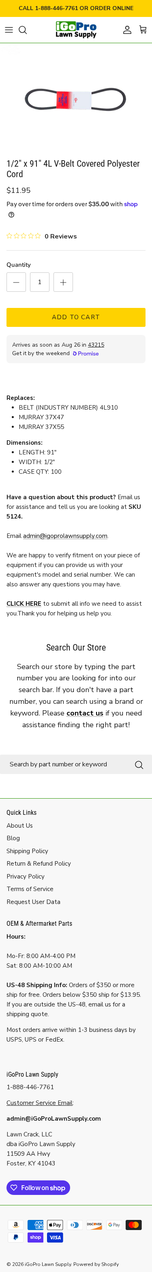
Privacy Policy (25, 876)
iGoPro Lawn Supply (48, 1264)
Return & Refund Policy (38, 864)
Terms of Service (30, 889)
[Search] (27, 30)
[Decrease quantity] (16, 282)
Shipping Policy (27, 851)
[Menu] (9, 30)
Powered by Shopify (96, 1264)
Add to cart (76, 317)
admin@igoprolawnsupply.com (65, 536)
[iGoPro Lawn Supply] (76, 30)
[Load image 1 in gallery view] (76, 99)
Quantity (18, 265)
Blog (13, 838)
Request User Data (33, 902)
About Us (19, 826)
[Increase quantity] (63, 282)
